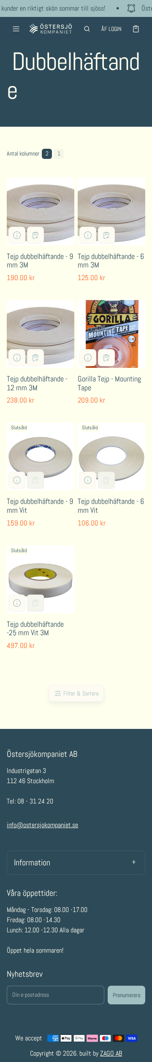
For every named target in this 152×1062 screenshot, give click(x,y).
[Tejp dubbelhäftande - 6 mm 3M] (111, 211)
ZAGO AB (111, 1053)
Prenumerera (126, 995)
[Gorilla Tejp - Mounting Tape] (111, 334)
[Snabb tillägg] (35, 235)
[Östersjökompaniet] (50, 28)
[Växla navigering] (16, 29)
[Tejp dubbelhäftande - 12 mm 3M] (40, 334)
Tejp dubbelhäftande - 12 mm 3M (37, 383)
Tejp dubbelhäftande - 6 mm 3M (111, 260)
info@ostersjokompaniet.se (42, 824)
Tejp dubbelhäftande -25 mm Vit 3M (35, 628)
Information (32, 862)
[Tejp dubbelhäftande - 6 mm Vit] (111, 456)
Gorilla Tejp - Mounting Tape (109, 383)
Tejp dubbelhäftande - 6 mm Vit (111, 505)
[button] (87, 29)
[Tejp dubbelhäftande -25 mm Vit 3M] (40, 579)
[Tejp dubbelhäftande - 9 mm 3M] (40, 211)
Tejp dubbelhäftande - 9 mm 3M (40, 260)
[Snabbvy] (16, 235)
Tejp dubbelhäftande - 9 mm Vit (40, 505)
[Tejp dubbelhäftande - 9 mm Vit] (40, 456)
